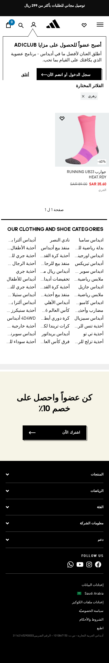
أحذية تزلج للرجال (88, 342)
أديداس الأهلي (57, 303)
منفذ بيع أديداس (55, 248)
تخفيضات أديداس (55, 279)
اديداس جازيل (90, 287)
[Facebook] (98, 564)
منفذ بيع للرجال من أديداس (55, 264)
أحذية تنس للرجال (88, 326)
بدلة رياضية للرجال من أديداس (88, 248)
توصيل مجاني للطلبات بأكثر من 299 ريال (54, 6)
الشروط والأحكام (91, 619)
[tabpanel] (54, 153)
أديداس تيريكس (89, 264)
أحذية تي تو (93, 334)
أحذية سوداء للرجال (21, 342)
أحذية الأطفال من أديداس (21, 248)
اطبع (100, 628)
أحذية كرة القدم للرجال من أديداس (55, 256)
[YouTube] (80, 564)
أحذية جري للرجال (21, 256)
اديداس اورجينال (88, 256)
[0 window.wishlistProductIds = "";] (84, 24)
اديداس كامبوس (88, 303)
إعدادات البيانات (92, 585)
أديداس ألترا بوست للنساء (21, 303)
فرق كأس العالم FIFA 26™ (55, 342)
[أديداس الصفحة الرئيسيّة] (54, 23)
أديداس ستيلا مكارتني (21, 295)
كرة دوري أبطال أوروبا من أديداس (55, 318)
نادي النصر (60, 240)
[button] (88, 96)
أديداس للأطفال (21, 279)
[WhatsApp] (70, 564)
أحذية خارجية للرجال (21, 326)
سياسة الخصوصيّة (91, 611)
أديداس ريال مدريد (55, 271)
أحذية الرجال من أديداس (21, 264)
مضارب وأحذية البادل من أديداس (88, 310)
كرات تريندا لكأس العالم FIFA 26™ (55, 326)
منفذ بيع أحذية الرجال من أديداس (55, 295)
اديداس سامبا (91, 240)
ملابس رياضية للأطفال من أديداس (88, 295)
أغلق (25, 75)
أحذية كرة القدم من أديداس (55, 287)
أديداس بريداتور (56, 334)
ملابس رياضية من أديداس (88, 279)
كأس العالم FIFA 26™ (55, 310)
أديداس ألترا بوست (21, 240)
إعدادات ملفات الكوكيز (87, 602)
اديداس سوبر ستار (88, 271)
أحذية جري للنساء (21, 287)
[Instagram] (89, 564)
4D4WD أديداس (21, 318)
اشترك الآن (71, 432)
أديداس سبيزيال (88, 318)
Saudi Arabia (94, 593)
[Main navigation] (100, 24)
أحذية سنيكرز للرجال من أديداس (21, 310)
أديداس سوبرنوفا (21, 334)
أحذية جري (26, 271)
